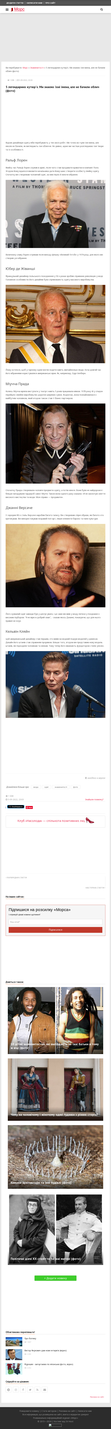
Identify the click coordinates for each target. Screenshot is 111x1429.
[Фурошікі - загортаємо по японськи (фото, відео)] (14, 1368)
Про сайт (50, 3)
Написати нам (34, 3)
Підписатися (55, 930)
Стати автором (49, 1411)
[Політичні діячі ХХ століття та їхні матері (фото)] (55, 1228)
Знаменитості (37, 67)
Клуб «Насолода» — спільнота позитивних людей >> (55, 821)
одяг (46, 787)
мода (35, 787)
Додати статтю (15, 3)
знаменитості (61, 787)
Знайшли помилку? (94, 799)
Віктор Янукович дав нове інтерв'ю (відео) (45, 1350)
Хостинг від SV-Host (63, 1421)
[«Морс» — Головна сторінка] (18, 9)
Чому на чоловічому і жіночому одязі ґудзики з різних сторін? (54, 1115)
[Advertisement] (55, 37)
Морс (25, 67)
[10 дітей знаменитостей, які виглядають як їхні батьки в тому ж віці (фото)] (55, 1020)
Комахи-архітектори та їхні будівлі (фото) (41, 1183)
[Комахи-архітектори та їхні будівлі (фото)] (55, 1156)
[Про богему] (14, 1341)
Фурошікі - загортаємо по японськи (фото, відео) (48, 1364)
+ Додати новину (55, 1278)
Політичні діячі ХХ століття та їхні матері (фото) (46, 1259)
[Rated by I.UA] (55, 1424)
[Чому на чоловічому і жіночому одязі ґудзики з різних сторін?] (55, 1089)
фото (75, 787)
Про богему (30, 1338)
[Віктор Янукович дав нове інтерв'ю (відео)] (14, 1354)
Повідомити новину (29, 1411)
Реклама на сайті (97, 1397)
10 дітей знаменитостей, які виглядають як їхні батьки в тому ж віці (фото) (55, 1046)
